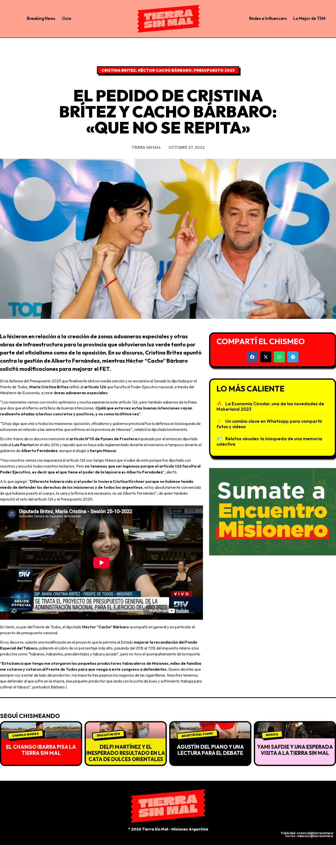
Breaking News (41, 18)
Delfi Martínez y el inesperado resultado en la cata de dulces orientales (125, 753)
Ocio (66, 18)
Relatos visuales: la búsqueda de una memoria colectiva (269, 441)
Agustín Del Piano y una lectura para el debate (210, 750)
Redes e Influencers (268, 18)
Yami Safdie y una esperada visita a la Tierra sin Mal (295, 750)
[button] (252, 356)
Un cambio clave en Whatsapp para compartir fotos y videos (269, 423)
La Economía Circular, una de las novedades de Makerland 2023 (270, 406)
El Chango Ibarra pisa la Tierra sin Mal (41, 750)
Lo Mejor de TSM (309, 18)
